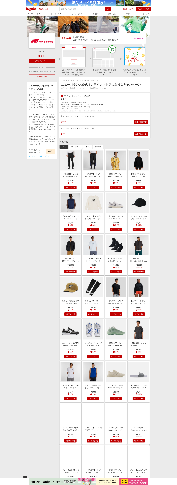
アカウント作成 (143, 9)
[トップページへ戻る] (37, 9)
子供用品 (98, 147)
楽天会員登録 (42, 76)
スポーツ (87, 147)
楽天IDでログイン (128, 9)
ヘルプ (147, 14)
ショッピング (78, 14)
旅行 (96, 14)
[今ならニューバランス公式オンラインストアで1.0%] (88, 26)
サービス (113, 14)
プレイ (130, 14)
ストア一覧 (71, 80)
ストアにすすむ (141, 122)
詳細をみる (139, 38)
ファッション (75, 147)
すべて (63, 147)
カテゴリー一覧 (33, 14)
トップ (63, 80)
